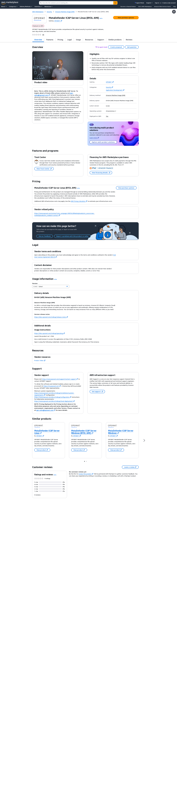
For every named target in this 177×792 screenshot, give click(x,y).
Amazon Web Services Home (162, 6)
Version (34, 283)
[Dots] (84, 461)
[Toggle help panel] (174, 12)
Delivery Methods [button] (25, 6)
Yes (107, 116)
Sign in (157, 3)
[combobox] (76, 3)
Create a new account (169, 3)
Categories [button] (12, 6)
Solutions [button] (38, 6)
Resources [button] (48, 6)
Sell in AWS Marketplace (145, 6)
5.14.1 (108, 106)
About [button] (3, 6)
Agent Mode (140, 3)
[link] (93, 12)
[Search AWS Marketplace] (115, 3)
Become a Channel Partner (128, 6)
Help (174, 6)
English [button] (148, 3)
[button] (101, 18)
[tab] (38, 39)
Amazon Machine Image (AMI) (115, 95)
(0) (43, 34)
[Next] (144, 440)
